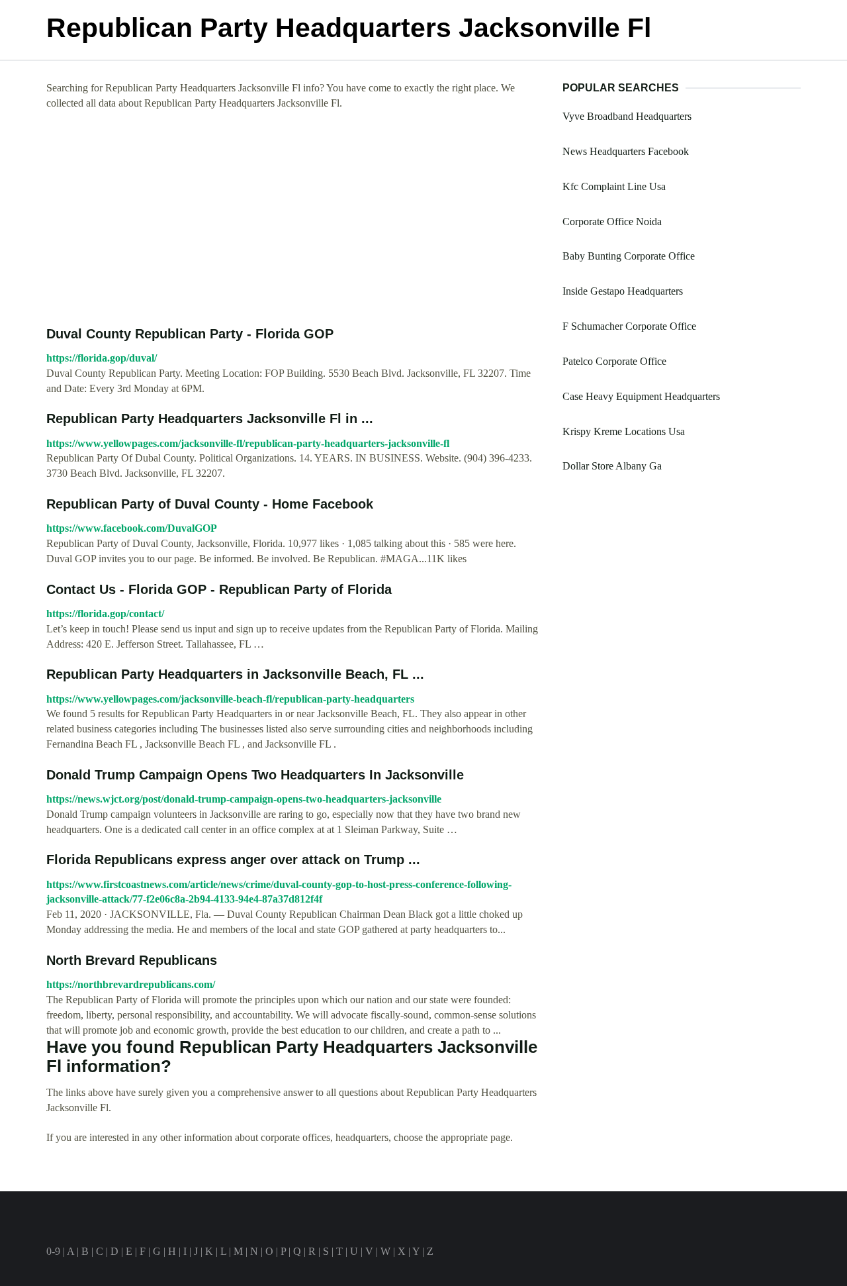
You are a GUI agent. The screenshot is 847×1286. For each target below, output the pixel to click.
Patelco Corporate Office (614, 361)
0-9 (53, 1251)
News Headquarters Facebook (625, 151)
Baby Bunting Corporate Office (628, 256)
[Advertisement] (294, 218)
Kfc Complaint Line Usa (614, 186)
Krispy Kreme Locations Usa (623, 431)
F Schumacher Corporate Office (629, 326)
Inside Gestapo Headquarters (622, 291)
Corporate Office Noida (612, 221)
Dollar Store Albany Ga (612, 465)
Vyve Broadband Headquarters (626, 116)
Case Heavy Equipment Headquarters (641, 396)
